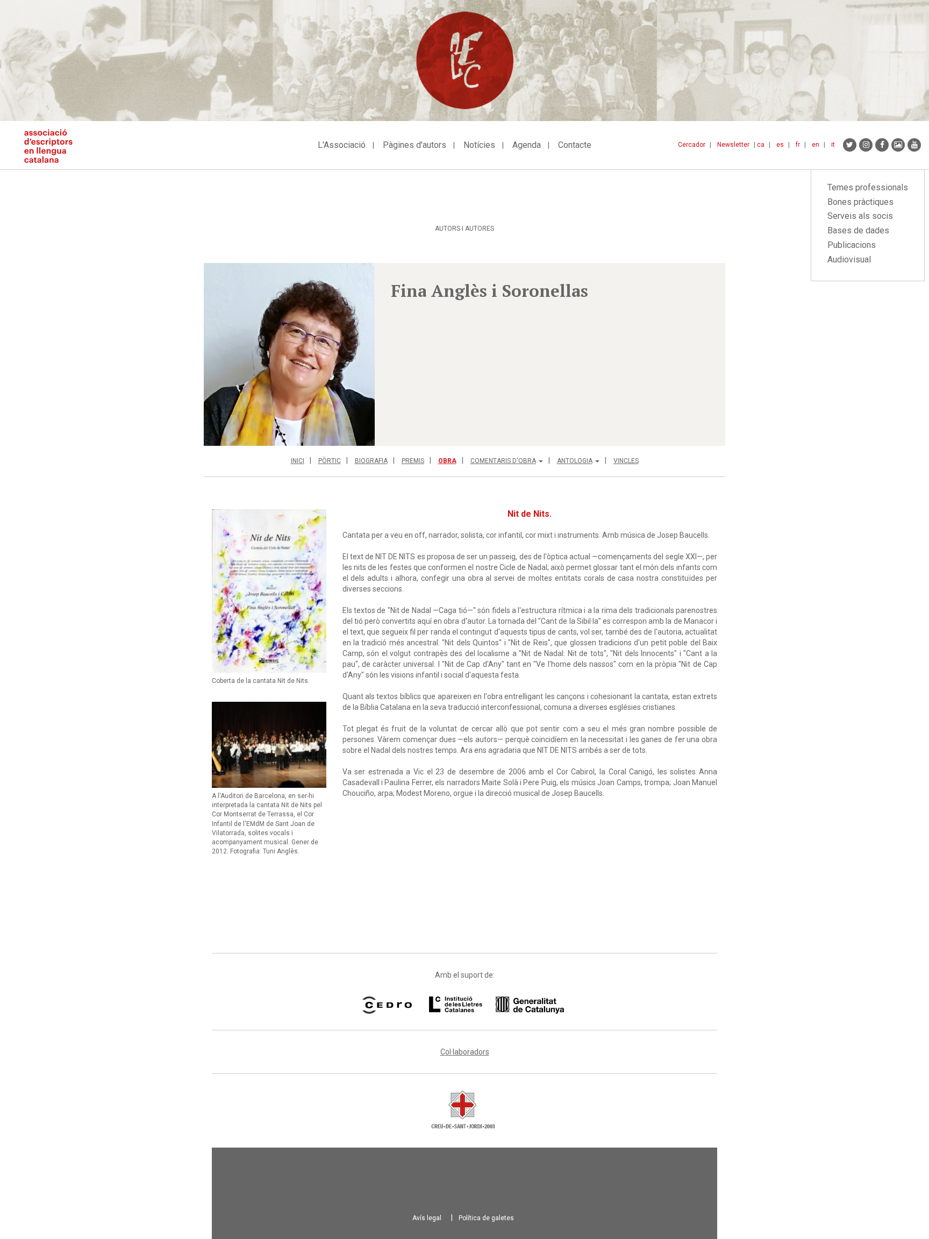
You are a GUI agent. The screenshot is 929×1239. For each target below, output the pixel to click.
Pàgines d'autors (414, 145)
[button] (289, 354)
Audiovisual (849, 259)
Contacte (574, 145)
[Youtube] (914, 145)
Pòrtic (329, 461)
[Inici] (52, 146)
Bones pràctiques (860, 202)
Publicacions (851, 245)
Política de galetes (486, 1218)
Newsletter (733, 144)
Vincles (626, 461)
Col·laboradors (464, 1052)
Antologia (574, 461)
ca (760, 144)
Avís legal (426, 1218)
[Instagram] (866, 145)
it (833, 144)
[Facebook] (882, 145)
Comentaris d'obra (503, 461)
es (780, 144)
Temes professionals (867, 187)
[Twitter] (849, 145)
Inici (297, 461)
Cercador (691, 144)
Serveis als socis (860, 216)
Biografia (371, 461)
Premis (413, 461)
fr (798, 144)
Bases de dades (858, 230)
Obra (447, 461)
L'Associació (342, 145)
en (815, 144)
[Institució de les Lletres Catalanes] (496, 1005)
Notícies (479, 145)
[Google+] (898, 145)
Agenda (526, 145)
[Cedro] (386, 1005)
